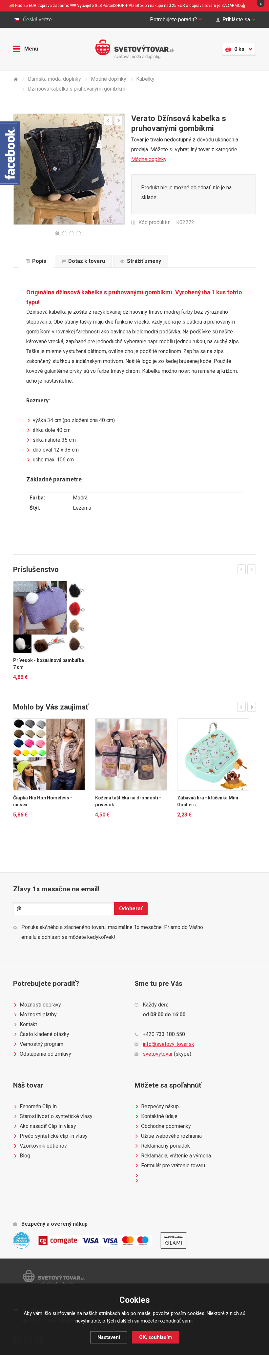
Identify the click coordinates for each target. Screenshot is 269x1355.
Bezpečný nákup (160, 1106)
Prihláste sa (236, 19)
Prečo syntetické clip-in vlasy (54, 1136)
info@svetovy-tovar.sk (168, 1044)
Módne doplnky (148, 159)
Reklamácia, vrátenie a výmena (176, 1156)
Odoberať (131, 908)
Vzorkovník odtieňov (43, 1146)
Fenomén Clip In (38, 1106)
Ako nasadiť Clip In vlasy (48, 1126)
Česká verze (37, 19)
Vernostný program (41, 1044)
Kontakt (28, 1024)
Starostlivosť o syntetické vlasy (56, 1116)
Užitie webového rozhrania (171, 1136)
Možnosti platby (38, 1014)
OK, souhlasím (155, 1337)
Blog (25, 1156)
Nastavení (108, 1337)
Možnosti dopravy (40, 1005)
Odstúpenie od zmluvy (45, 1054)
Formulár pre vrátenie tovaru (173, 1165)
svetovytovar (158, 1054)
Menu (31, 49)
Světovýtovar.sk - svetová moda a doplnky (134, 49)
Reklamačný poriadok (165, 1146)
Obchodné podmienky (166, 1126)
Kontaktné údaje (159, 1116)
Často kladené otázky (44, 1034)
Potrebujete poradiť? (173, 19)
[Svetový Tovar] (15, 79)
